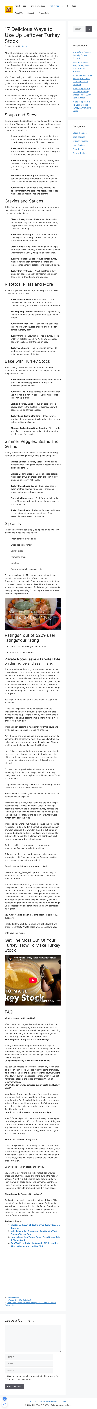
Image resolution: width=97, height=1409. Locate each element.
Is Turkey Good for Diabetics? (19, 1300)
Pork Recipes (20, 6)
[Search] (89, 29)
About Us (19, 13)
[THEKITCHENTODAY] (9, 9)
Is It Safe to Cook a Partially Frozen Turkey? (82, 55)
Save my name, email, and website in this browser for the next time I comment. (33, 1377)
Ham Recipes (79, 145)
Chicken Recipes (38, 6)
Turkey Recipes (56, 6)
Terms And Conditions (49, 1401)
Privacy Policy (44, 13)
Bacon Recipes (80, 133)
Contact (30, 13)
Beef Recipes (72, 6)
